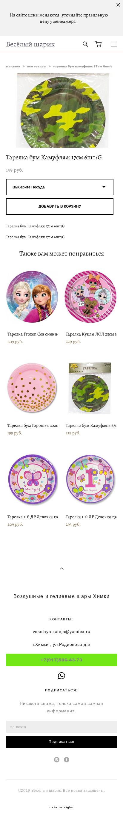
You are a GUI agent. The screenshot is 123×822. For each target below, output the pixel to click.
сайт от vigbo (61, 807)
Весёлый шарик (30, 44)
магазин (13, 66)
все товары (36, 66)
